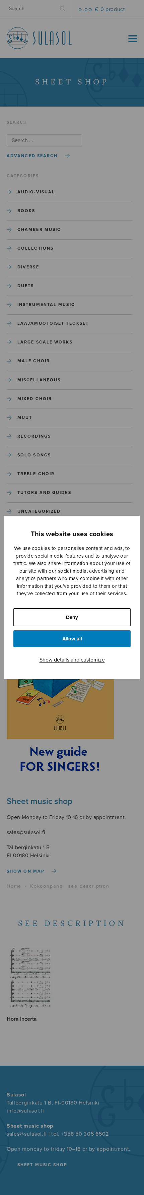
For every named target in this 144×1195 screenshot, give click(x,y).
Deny (72, 617)
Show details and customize (72, 659)
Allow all (72, 639)
